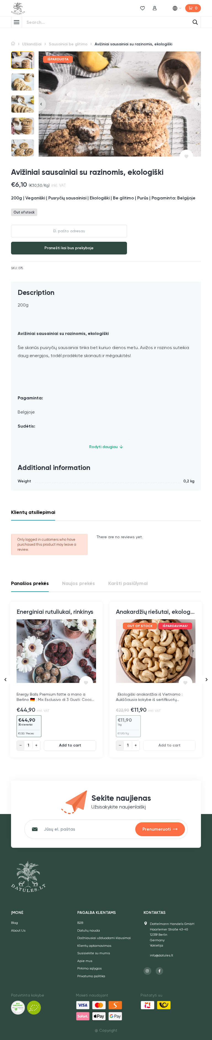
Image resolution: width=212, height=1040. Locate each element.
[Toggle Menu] (16, 22)
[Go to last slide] (5, 679)
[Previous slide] (42, 104)
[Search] (195, 22)
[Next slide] (197, 104)
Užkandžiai (31, 44)
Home (13, 43)
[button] (22, 60)
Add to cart (70, 745)
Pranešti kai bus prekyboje (69, 248)
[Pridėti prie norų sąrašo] (186, 156)
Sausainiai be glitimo (68, 44)
